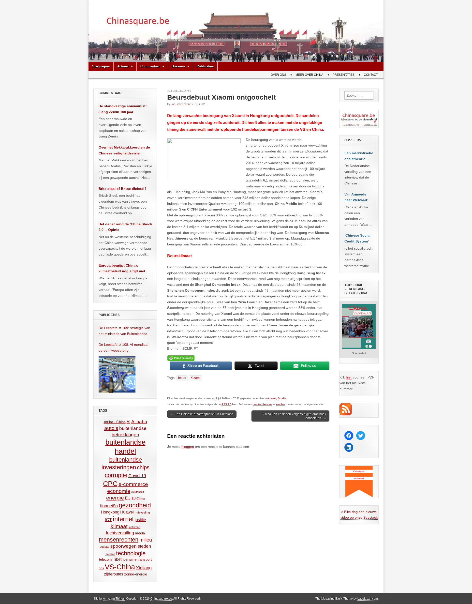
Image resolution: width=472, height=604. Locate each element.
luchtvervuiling (120, 532)
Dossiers (178, 66)
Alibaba (139, 421)
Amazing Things (114, 598)
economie (118, 491)
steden (144, 546)
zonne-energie (135, 574)
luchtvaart (134, 527)
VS (101, 568)
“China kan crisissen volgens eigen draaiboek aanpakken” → (294, 416)
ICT (108, 519)
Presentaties (343, 74)
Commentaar (150, 66)
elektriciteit (137, 491)
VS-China (120, 567)
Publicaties (205, 66)
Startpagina (101, 66)
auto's (111, 428)
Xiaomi (195, 378)
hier (349, 377)
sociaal (104, 546)
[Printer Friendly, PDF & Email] (181, 358)
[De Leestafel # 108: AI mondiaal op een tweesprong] (117, 374)
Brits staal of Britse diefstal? (123, 189)
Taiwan (110, 554)
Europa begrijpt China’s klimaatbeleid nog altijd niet (122, 268)
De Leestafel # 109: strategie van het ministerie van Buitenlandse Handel (124, 331)
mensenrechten (118, 539)
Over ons (278, 74)
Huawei (127, 512)
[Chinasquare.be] (236, 31)
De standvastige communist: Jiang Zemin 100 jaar (123, 109)
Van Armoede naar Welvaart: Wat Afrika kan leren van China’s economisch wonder (356, 197)
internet (123, 519)
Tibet (117, 559)
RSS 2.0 (226, 404)
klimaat (119, 526)
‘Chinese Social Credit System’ (357, 238)
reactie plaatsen (262, 404)
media (140, 533)
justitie (140, 520)
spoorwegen (123, 546)
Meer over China (309, 74)
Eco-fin (185, 90)
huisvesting (142, 512)
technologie (131, 553)
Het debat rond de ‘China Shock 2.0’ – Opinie (125, 227)
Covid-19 (137, 475)
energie (115, 497)
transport (144, 559)
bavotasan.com (367, 598)
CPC (110, 483)
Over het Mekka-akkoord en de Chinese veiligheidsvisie (124, 150)
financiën (109, 505)
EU (128, 498)
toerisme (129, 559)
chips (143, 467)
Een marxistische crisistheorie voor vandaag (358, 156)
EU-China (138, 498)
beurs (182, 378)
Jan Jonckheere (181, 104)
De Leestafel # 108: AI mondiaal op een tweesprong (123, 347)
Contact (371, 74)
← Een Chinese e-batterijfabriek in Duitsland (201, 414)
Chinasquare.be (161, 598)
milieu (145, 540)
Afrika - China (115, 422)
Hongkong (110, 512)
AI (128, 422)
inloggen (187, 447)
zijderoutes (113, 574)
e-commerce (133, 484)
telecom (105, 559)
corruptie (116, 475)
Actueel (123, 66)
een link (280, 404)
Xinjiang (144, 567)
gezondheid (135, 505)
